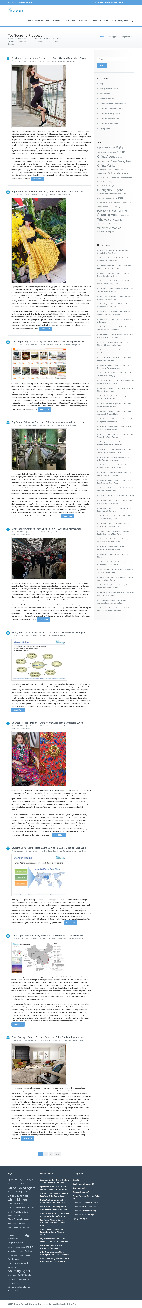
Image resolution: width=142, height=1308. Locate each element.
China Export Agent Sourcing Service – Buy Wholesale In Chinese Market (47, 935)
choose (83, 400)
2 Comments (32, 635)
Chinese (111, 182)
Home (30, 21)
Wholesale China (114, 224)
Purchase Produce (127, 202)
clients (25, 480)
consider (32, 164)
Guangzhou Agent (110, 189)
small (82, 485)
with (20, 916)
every (60, 902)
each (58, 820)
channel (60, 491)
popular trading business (68, 692)
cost (22, 406)
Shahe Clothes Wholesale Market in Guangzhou (117, 495)
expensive (62, 480)
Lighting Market (105, 128)
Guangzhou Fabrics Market (20, 534)
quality (45, 982)
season (65, 902)
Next (57, 1154)
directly (59, 400)
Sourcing (123, 210)
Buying (120, 147)
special (14, 586)
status (63, 485)
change (40, 395)
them (67, 916)
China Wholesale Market (121, 177)
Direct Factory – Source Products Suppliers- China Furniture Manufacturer (47, 1037)
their (47, 1121)
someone (24, 301)
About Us (39, 21)
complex (68, 991)
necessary (24, 913)
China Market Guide (105, 169)
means (38, 389)
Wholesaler (115, 232)
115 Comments (33, 195)
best (17, 134)
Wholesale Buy (118, 220)
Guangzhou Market (102, 194)
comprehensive (17, 923)
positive (34, 395)
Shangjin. (63, 1304)
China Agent (106, 156)
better (22, 386)
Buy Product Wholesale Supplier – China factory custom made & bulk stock (48, 422)
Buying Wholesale (101, 152)
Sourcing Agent (108, 214)
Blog (43, 61)
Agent (100, 147)
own (30, 911)
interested (35, 301)
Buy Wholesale (112, 152)
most (36, 137)
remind (40, 292)
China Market (106, 165)
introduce (80, 140)
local (86, 480)
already (53, 482)
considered (54, 403)
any (42, 793)
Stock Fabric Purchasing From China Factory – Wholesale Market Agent (46, 528)
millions (78, 900)
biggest (47, 1018)
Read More (37, 179)
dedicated (46, 142)
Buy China (112, 147)
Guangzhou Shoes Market (56, 635)
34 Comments (33, 532)
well (45, 826)
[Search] (132, 21)
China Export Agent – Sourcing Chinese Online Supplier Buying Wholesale (47, 341)
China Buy (119, 157)
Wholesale (104, 219)
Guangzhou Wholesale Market (105, 198)
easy (72, 403)
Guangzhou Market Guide (117, 194)
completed (43, 167)
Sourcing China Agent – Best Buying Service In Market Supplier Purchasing (48, 847)
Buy (106, 147)
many (56, 134)
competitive (16, 911)
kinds (46, 793)
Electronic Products (54, 345)
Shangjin (76, 392)
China (121, 151)
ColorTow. (72, 1304)
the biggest (64, 610)
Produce (110, 202)
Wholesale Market (52, 21)
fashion (14, 389)
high (37, 298)
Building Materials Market (109, 88)
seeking (71, 597)
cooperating (38, 148)
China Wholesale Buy (103, 178)
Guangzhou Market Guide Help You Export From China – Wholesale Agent (48, 632)
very (50, 287)
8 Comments (32, 425)
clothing (66, 690)
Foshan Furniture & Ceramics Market (71, 1040)
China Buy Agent (103, 161)
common (57, 485)
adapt (81, 389)
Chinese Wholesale (120, 182)
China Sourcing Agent (122, 169)
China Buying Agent (121, 161)
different (53, 491)
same (67, 477)
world (69, 905)
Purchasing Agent (107, 210)
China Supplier (101, 174)
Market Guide (102, 202)
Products (83, 21)
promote (22, 151)
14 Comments (33, 345)
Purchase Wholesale (102, 206)
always (35, 292)
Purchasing (114, 206)
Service (93, 21)
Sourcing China (125, 215)
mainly (14, 801)
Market (119, 197)
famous (43, 790)
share (43, 161)
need (43, 701)
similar (75, 137)
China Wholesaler (102, 182)
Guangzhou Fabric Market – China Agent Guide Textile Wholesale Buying (47, 722)
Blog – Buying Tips (120, 21)
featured (63, 1007)
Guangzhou (112, 186)
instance (41, 314)
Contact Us (104, 21)
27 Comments (31, 61)
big (62, 613)
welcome (78, 151)
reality (73, 485)
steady (23, 597)
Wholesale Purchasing (104, 232)
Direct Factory (70, 21)
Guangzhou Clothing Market (66, 61)
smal (81, 482)
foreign (14, 400)
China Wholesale (118, 173)
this (66, 1099)
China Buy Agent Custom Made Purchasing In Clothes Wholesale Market (52, 1232)
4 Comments (32, 938)
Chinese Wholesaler (102, 186)
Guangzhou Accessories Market (59, 195)
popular (36, 485)
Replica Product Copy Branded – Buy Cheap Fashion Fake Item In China (47, 191)
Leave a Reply (33, 851)
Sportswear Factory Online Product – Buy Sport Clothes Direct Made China (48, 58)
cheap (13, 386)
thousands (87, 790)
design (73, 386)
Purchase (117, 202)
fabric (78, 690)
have (80, 142)
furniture (69, 1018)
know (57, 610)
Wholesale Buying (102, 224)
